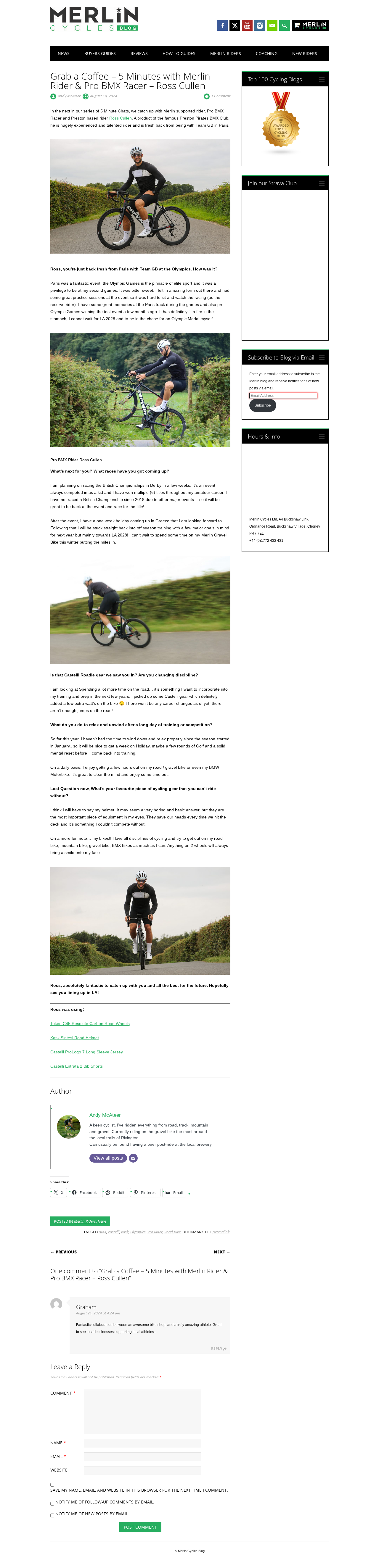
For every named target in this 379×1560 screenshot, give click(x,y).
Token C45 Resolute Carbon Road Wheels (90, 1023)
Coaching (266, 53)
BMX (102, 1232)
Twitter (234, 25)
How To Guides (179, 53)
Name (58, 1442)
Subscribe (263, 405)
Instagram (259, 25)
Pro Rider (155, 1232)
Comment (63, 1393)
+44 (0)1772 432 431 (266, 541)
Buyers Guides (100, 53)
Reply (216, 1348)
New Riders (304, 53)
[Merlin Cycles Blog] (94, 30)
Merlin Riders (225, 53)
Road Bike (172, 1232)
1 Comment (220, 96)
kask (125, 1232)
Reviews (139, 53)
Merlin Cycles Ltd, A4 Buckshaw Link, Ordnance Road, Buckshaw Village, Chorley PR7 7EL (284, 526)
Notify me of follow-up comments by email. (104, 1502)
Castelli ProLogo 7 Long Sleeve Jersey (86, 1052)
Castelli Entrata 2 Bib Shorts (76, 1066)
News (64, 53)
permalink (221, 1232)
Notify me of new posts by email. (92, 1514)
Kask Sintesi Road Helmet (74, 1037)
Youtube (247, 25)
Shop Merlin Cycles (316, 26)
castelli (113, 1232)
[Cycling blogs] (281, 155)
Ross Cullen (120, 118)
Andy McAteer (69, 96)
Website (59, 1470)
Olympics (138, 1232)
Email (272, 25)
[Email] (133, 1158)
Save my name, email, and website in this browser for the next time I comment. (139, 1490)
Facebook (222, 25)
